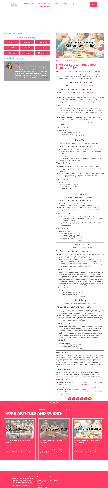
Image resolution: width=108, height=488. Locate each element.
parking (92, 205)
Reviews (55, 3)
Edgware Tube (77, 256)
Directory (63, 3)
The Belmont (79, 240)
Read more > (8, 457)
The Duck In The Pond (80, 135)
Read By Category (29, 3)
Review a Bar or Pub (44, 3)
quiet (87, 158)
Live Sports (62, 173)
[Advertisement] (54, 20)
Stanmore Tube (71, 60)
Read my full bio (43, 77)
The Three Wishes (80, 296)
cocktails (86, 168)
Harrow (86, 85)
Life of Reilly (80, 348)
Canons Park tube (63, 151)
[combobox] (80, 4)
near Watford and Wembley (95, 92)
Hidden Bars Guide (45, 6)
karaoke (88, 218)
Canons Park (79, 143)
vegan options (97, 110)
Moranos (80, 190)
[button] (69, 399)
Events (65, 117)
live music (71, 176)
